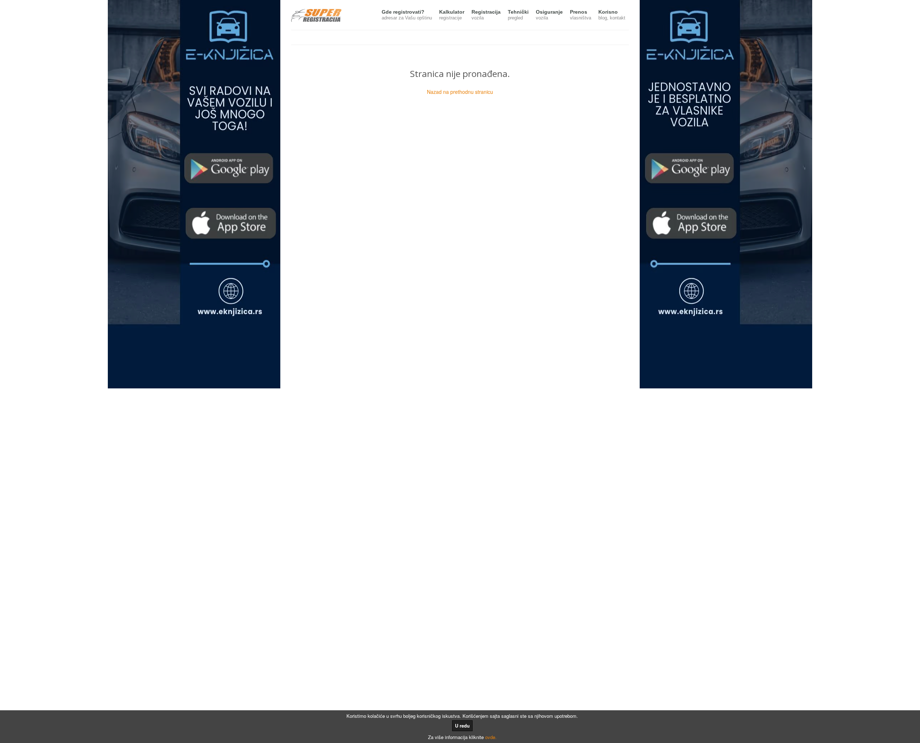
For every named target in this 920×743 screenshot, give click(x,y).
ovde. (491, 737)
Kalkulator (451, 14)
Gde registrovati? (407, 14)
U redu (462, 725)
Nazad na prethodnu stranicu (460, 91)
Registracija (486, 14)
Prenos (580, 14)
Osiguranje (549, 14)
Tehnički (518, 14)
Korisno (611, 14)
